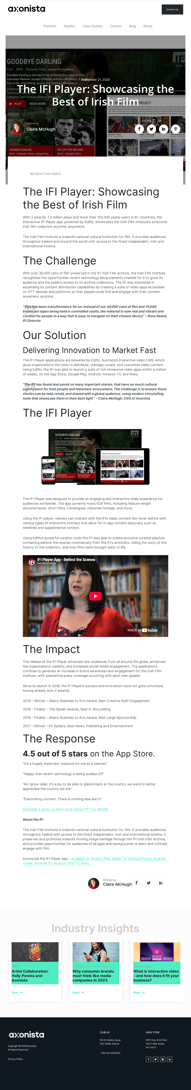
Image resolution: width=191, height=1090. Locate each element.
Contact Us (172, 9)
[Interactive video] (156, 952)
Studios (69, 26)
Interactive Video (45, 174)
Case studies (93, 26)
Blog (132, 26)
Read (15, 992)
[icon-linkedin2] (170, 1059)
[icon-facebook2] (149, 1059)
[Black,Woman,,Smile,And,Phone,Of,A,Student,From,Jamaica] (96, 952)
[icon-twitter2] (156, 1059)
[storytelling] (35, 952)
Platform (50, 26)
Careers (116, 26)
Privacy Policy (15, 1059)
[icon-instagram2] (163, 1059)
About (147, 26)
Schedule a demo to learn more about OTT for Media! (65, 809)
